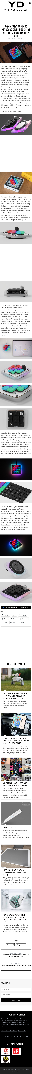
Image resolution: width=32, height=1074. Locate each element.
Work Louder (17, 111)
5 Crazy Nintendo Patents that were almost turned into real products (16, 965)
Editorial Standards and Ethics (9, 1031)
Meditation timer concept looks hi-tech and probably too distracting (16, 954)
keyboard (10, 945)
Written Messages (9, 828)
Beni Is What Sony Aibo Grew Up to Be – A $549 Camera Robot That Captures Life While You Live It (15, 695)
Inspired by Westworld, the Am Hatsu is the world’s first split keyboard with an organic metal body (15, 918)
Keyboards (21, 945)
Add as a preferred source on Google (17, 607)
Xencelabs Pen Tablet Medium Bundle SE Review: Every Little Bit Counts (15, 872)
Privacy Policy (22, 1031)
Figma (9, 111)
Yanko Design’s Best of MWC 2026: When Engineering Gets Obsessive (15, 784)
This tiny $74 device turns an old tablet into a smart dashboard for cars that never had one (16, 740)
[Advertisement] (16, 18)
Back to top (16, 1071)
